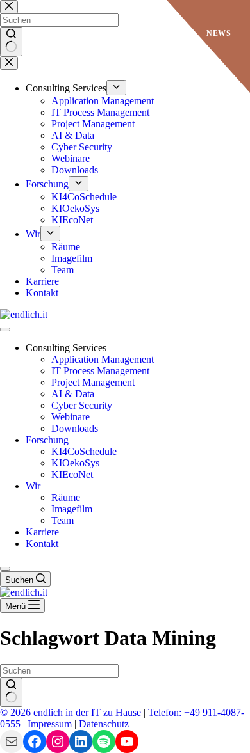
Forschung (47, 439)
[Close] (5, 569)
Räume (65, 497)
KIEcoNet (72, 474)
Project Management (93, 382)
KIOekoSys (75, 462)
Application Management (102, 359)
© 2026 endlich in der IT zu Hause (70, 712)
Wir (33, 485)
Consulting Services (66, 347)
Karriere (42, 532)
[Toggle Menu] (5, 329)
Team (62, 520)
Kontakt (42, 543)
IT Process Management (100, 370)
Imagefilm (71, 508)
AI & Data (72, 393)
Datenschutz (104, 723)
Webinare (70, 416)
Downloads (74, 428)
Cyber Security (81, 405)
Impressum (50, 723)
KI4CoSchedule (84, 451)
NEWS (218, 33)
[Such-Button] (11, 692)
